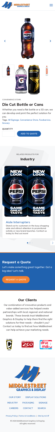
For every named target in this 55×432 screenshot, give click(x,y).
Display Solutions (36, 397)
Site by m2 (42, 416)
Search (42, 408)
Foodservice (44, 120)
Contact (28, 408)
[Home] (15, 5)
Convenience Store (29, 120)
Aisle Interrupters (18, 222)
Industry (12, 402)
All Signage (13, 120)
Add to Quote (29, 133)
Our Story (15, 397)
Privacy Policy (11, 416)
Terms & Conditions (27, 416)
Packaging (28, 402)
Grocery (6, 123)
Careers (13, 408)
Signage (43, 402)
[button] (27, 242)
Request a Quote (16, 279)
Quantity (7, 129)
